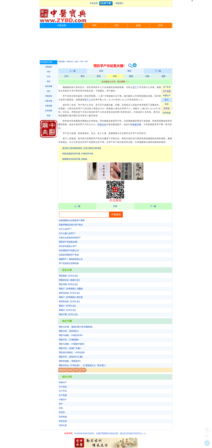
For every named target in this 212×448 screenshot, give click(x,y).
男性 (99, 76)
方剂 (116, 25)
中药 (94, 25)
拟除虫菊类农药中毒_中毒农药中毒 (77, 154)
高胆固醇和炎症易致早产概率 (72, 220)
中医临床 (48, 67)
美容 (131, 76)
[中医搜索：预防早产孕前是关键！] (130, 66)
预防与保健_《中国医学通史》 (72, 344)
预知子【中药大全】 (68, 306)
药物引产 (63, 382)
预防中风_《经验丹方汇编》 (71, 357)
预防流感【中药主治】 (69, 284)
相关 (129, 71)
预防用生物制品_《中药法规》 (72, 352)
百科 (160, 25)
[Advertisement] (106, 44)
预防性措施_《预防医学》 (70, 361)
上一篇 (73, 71)
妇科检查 (167, 113)
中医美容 (48, 96)
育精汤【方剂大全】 (68, 310)
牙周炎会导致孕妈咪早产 (70, 238)
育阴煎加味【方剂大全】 (70, 301)
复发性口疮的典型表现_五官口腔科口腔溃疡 (81, 148)
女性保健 (48, 111)
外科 (66, 76)
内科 (48, 72)
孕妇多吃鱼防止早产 (68, 246)
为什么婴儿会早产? (67, 233)
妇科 (76, 61)
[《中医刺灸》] (115, 179)
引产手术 (167, 87)
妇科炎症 (63, 421)
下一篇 (158, 71)
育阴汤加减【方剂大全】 (70, 293)
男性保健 (48, 86)
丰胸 (147, 76)
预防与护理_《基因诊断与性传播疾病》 (76, 327)
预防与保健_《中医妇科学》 (71, 335)
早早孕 (167, 108)
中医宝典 (61, 25)
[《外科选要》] (103, 179)
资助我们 (119, 3)
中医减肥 (48, 106)
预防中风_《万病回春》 (69, 340)
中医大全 (69, 61)
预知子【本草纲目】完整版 (71, 289)
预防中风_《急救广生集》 (70, 348)
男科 (83, 76)
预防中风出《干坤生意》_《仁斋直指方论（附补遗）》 (83, 365)
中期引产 (167, 96)
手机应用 (94, 3)
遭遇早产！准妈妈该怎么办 (71, 259)
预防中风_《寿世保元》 (69, 331)
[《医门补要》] (138, 179)
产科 (81, 61)
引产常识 (63, 387)
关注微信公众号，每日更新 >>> (115, 82)
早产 (86, 61)
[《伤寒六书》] (126, 179)
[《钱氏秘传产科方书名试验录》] (92, 179)
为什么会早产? (65, 229)
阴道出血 (101, 124)
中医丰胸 (48, 101)
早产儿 (88, 100)
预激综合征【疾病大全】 (70, 280)
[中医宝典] (63, 22)
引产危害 (167, 91)
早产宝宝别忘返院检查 (69, 263)
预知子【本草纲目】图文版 (71, 297)
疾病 (138, 25)
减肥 (163, 76)
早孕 (167, 104)
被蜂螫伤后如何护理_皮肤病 (74, 159)
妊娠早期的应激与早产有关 (71, 225)
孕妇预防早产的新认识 (69, 250)
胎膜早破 (136, 124)
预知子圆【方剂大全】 (69, 314)
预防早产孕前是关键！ (69, 242)
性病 (48, 115)
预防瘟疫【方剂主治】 (69, 276)
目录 (101, 71)
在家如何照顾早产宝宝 (69, 255)
